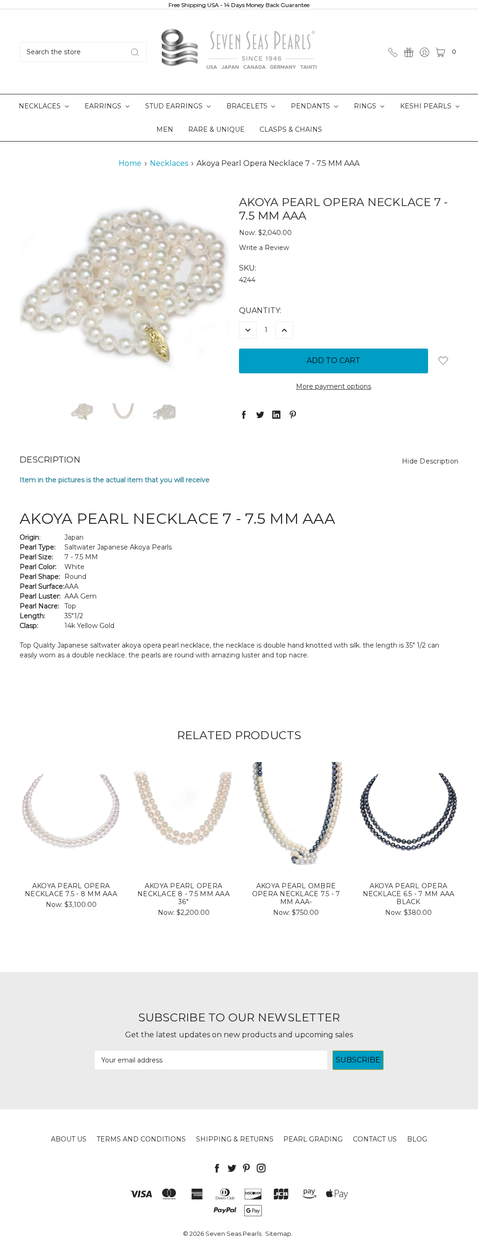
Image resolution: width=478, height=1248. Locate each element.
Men (164, 129)
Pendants (311, 106)
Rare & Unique (216, 129)
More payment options (333, 386)
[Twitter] (260, 414)
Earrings (103, 106)
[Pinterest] (292, 414)
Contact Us (375, 1139)
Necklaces (41, 106)
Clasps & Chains (291, 129)
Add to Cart (71, 849)
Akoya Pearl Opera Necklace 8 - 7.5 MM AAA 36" (183, 894)
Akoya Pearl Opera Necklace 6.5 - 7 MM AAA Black (409, 894)
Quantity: (260, 310)
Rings (366, 106)
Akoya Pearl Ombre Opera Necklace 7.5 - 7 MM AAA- (296, 894)
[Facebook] (243, 414)
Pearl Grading (313, 1139)
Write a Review (264, 247)
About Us (68, 1139)
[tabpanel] (71, 838)
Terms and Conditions (141, 1139)
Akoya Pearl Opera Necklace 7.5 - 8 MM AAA (71, 890)
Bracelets (247, 106)
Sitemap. (279, 1233)
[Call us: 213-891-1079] (392, 52)
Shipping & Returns (235, 1139)
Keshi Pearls (426, 106)
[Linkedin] (276, 414)
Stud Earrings (174, 106)
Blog (417, 1139)
